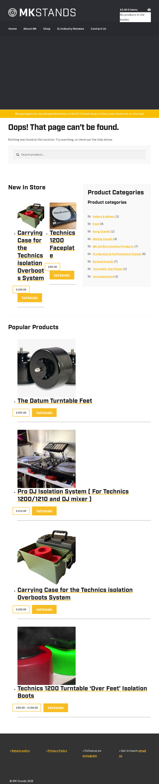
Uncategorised (103, 276)
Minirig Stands (103, 239)
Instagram (90, 756)
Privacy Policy (57, 751)
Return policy (21, 751)
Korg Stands (101, 231)
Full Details (62, 275)
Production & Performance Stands (117, 254)
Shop (46, 28)
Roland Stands (103, 261)
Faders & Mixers (104, 216)
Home (13, 28)
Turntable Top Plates (108, 269)
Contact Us (98, 28)
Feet (96, 224)
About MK (29, 28)
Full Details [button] (30, 297)
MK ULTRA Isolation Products (113, 246)
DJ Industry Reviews (70, 28)
